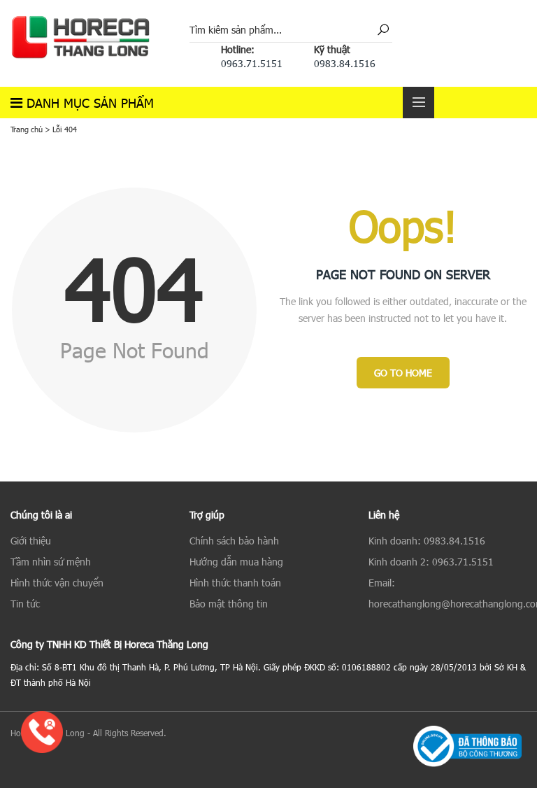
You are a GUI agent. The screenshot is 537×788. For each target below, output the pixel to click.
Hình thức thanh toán (235, 582)
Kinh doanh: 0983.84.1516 (426, 540)
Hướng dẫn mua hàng (236, 561)
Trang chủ (26, 129)
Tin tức (25, 603)
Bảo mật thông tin (228, 603)
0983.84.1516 (344, 63)
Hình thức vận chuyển (56, 582)
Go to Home (403, 372)
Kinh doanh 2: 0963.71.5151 (431, 561)
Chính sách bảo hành (234, 540)
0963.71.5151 (251, 63)
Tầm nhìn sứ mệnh (50, 561)
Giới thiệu (30, 540)
